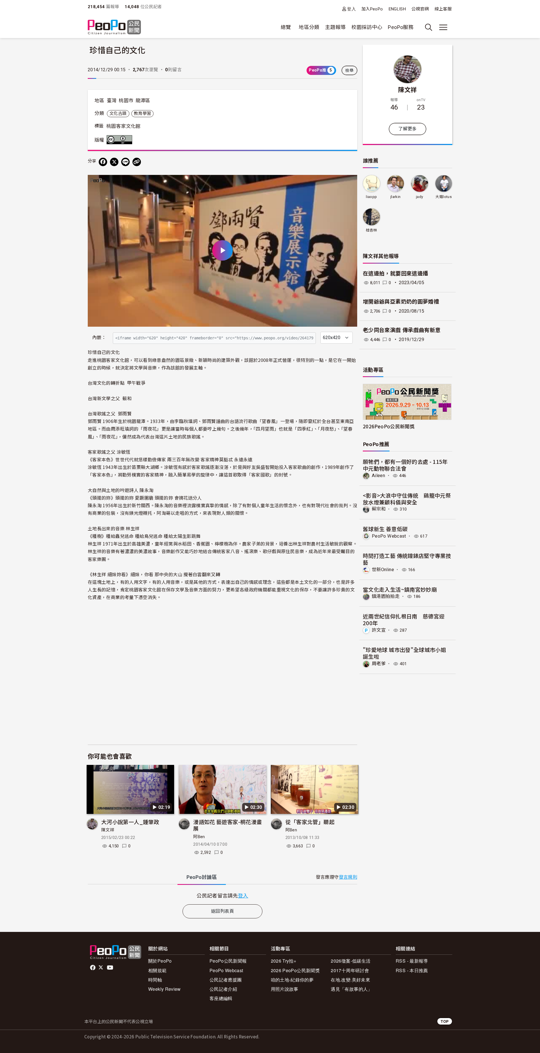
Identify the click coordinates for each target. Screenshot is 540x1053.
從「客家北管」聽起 (309, 821)
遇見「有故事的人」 (351, 989)
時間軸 (155, 979)
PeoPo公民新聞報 (228, 961)
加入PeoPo (372, 9)
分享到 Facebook (349, 183)
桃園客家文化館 (123, 126)
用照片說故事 (284, 989)
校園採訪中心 (366, 27)
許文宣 (379, 630)
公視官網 (420, 9)
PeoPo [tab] (201, 877)
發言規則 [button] (348, 877)
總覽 (286, 27)
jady (419, 197)
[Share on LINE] (125, 162)
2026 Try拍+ (283, 961)
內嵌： (99, 337)
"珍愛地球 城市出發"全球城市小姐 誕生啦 (404, 653)
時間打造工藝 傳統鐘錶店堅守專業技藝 (407, 559)
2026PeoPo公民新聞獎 (389, 426)
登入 (351, 9)
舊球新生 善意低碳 (385, 529)
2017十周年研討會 (350, 970)
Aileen (378, 475)
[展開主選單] (443, 27)
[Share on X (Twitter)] (114, 162)
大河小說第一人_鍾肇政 (130, 821)
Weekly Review (164, 989)
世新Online (383, 569)
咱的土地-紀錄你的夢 (292, 979)
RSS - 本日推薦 (412, 970)
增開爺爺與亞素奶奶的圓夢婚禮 (401, 302)
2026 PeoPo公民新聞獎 (295, 970)
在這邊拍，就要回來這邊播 (395, 273)
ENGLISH (397, 9)
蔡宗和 (379, 509)
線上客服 (443, 9)
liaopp (371, 197)
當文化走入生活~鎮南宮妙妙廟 (400, 589)
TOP (445, 1021)
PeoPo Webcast (389, 536)
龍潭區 (143, 100)
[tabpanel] (222, 895)
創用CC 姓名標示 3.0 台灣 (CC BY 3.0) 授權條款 (121, 139)
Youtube (110, 967)
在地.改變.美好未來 (350, 979)
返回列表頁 (222, 911)
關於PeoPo (160, 961)
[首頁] (114, 27)
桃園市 (126, 100)
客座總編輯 (221, 998)
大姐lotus (443, 197)
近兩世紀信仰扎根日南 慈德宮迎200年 (403, 619)
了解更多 (407, 129)
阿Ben (199, 836)
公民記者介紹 (223, 989)
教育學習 (142, 113)
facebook (93, 967)
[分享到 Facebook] (103, 162)
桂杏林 (371, 230)
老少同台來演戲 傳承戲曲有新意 (401, 330)
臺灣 (112, 100)
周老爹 (379, 663)
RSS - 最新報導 (412, 961)
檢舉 (349, 70)
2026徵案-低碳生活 (350, 961)
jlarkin (395, 197)
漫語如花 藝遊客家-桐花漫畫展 (227, 825)
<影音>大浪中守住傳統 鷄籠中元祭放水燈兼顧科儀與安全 (407, 498)
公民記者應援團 (226, 979)
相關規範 (157, 970)
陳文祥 (107, 829)
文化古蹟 (118, 113)
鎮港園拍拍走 (385, 596)
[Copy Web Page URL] (136, 162)
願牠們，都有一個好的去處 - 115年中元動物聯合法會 (405, 465)
